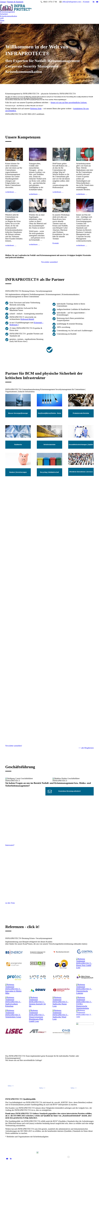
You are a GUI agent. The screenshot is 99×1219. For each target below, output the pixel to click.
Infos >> (11, 1086)
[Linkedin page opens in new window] (10, 1158)
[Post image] (17, 529)
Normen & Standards (15, 2)
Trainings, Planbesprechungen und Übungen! (56, 894)
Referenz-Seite (36, 109)
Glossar (3, 2)
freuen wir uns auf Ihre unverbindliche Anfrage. (69, 102)
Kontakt (86, 2)
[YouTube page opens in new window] (7, 1158)
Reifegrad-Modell (27, 319)
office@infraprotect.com (71, 2)
